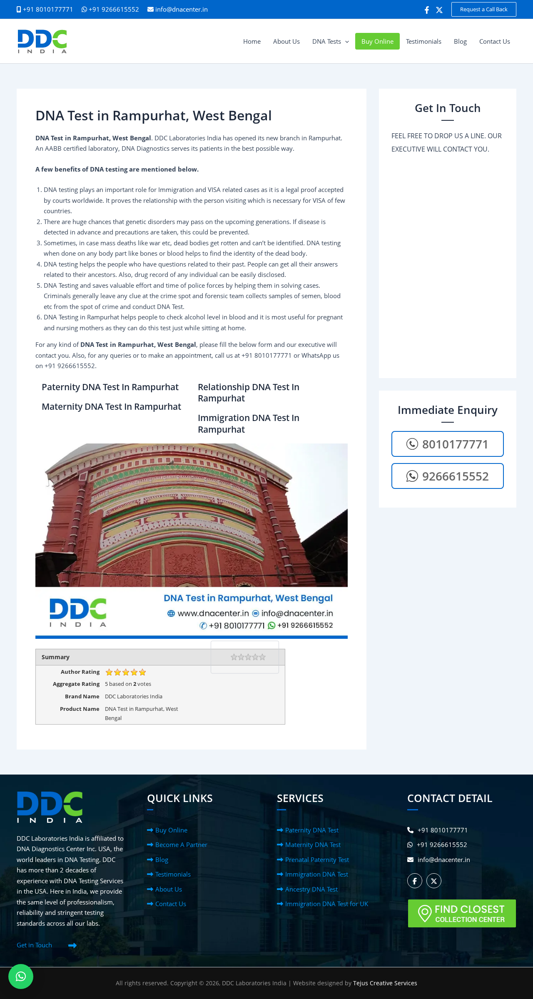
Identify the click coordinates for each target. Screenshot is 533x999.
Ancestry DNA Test (311, 889)
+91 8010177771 (443, 830)
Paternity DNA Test (312, 830)
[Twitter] (439, 10)
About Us (168, 889)
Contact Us (170, 903)
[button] (483, 9)
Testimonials (173, 874)
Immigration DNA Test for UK (326, 903)
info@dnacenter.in (181, 9)
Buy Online (171, 830)
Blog (161, 859)
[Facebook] (427, 10)
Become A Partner (181, 844)
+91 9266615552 (113, 9)
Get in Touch (34, 945)
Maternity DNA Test (313, 844)
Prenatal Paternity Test (317, 859)
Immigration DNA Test (316, 874)
